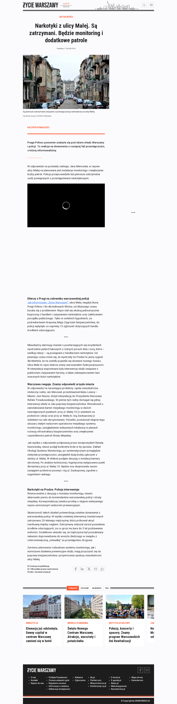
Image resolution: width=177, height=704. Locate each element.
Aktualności (66, 17)
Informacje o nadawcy (59, 686)
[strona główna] (40, 4)
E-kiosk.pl (115, 677)
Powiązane (73, 588)
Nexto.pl (115, 683)
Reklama (79, 677)
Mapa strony (137, 677)
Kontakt (34, 680)
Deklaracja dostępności (59, 689)
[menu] (151, 5)
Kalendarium (137, 680)
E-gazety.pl (116, 680)
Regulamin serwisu (57, 683)
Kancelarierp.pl (118, 689)
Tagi (107, 588)
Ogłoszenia (80, 680)
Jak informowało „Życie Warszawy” (47, 302)
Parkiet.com (95, 680)
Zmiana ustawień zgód (59, 680)
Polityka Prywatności (58, 677)
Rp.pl (92, 677)
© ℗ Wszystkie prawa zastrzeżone (42, 569)
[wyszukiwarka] (144, 5)
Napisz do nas (37, 683)
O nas (33, 677)
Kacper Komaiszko (38, 127)
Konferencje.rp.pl (98, 686)
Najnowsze (96, 588)
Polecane (85, 588)
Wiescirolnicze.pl (98, 683)
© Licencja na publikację (38, 566)
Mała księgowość (119, 686)
